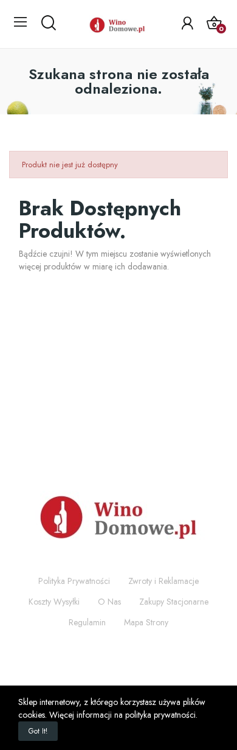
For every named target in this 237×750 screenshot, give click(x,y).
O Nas (109, 601)
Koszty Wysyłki (54, 601)
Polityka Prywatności (74, 581)
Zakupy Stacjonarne (173, 601)
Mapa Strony (146, 622)
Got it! (38, 731)
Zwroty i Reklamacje (163, 581)
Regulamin (87, 622)
